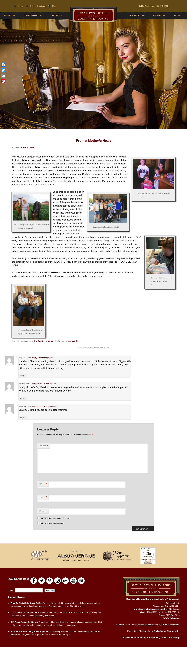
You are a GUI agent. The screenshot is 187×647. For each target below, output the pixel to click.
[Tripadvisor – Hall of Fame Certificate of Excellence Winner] (148, 555)
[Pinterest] (3, 81)
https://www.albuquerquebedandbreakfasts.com (156, 609)
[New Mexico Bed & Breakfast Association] (117, 555)
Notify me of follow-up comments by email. (55, 518)
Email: (11, 590)
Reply (22, 376)
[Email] (3, 75)
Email (43, 497)
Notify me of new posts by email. (52, 523)
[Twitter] (3, 70)
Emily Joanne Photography (166, 631)
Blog (54, 6)
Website (42, 511)
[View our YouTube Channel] (73, 580)
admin (51, 341)
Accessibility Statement (133, 637)
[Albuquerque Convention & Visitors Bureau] (76, 555)
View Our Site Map (170, 637)
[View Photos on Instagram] (57, 580)
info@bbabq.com (171, 618)
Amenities (56, 15)
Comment (43, 445)
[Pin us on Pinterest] (49, 580)
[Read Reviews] (81, 580)
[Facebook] (3, 65)
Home (20, 6)
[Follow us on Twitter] (41, 580)
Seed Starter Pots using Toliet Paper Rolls (31, 631)
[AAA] (40, 555)
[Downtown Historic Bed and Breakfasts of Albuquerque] (93, 15)
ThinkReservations (170, 624)
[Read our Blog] (65, 580)
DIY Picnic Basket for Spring (24, 622)
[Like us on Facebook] (33, 580)
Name (43, 484)
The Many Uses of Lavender (24, 612)
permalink (72, 341)
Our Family (39, 341)
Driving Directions (37, 6)
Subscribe (50, 590)
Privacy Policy (153, 637)
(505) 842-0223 (161, 6)
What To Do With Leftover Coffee (26, 603)
